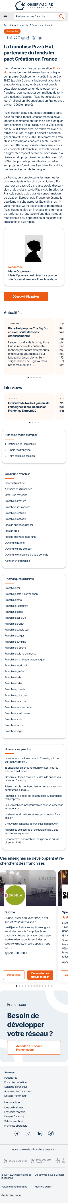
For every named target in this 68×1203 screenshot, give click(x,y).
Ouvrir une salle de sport (18, 548)
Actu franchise (21, 25)
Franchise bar (12, 587)
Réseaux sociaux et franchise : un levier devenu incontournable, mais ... (33, 788)
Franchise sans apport (17, 506)
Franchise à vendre (15, 500)
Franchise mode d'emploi (21, 435)
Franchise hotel (13, 599)
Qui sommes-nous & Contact (49, 1174)
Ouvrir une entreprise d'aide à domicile (26, 554)
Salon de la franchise (16, 1086)
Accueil (7, 25)
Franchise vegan (14, 731)
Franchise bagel (14, 611)
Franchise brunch (14, 623)
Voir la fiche (13, 974)
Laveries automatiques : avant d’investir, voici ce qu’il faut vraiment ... (32, 760)
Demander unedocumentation (40, 975)
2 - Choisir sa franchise (18, 449)
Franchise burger (14, 635)
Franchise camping (15, 641)
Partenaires (10, 1077)
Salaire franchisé (13, 1121)
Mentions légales (43, 1186)
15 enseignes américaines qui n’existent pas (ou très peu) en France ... (31, 769)
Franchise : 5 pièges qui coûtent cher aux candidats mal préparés (33, 797)
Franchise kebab (14, 683)
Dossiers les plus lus (18, 749)
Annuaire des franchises (18, 488)
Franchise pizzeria (15, 689)
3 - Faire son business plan (20, 455)
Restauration (12, 31)
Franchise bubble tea (16, 629)
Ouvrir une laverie (15, 542)
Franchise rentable (15, 512)
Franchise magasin (15, 518)
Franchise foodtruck (16, 665)
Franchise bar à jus (15, 617)
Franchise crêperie (15, 647)
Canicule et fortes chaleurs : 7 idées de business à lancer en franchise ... (33, 778)
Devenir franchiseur (15, 1095)
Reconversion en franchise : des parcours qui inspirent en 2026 (32, 840)
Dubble (10, 912)
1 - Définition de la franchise (20, 443)
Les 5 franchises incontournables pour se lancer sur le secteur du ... (34, 806)
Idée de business (13, 1107)
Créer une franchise (16, 494)
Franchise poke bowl (16, 695)
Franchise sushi (13, 719)
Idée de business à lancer (19, 524)
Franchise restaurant (16, 605)
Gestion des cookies (11, 1195)
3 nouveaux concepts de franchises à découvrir (31, 823)
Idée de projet (12, 530)
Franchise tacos (14, 725)
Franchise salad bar (15, 701)
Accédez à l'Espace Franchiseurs (29, 1048)
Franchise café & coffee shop (21, 593)
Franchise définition (15, 1082)
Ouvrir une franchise (17, 474)
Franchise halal (13, 677)
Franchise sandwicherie (18, 707)
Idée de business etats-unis (20, 536)
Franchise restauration (43, 25)
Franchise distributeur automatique (25, 659)
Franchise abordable (15, 1125)
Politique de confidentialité (14, 1186)
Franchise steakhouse (17, 713)
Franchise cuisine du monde (20, 653)
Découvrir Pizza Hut (26, 296)
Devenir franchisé (15, 483)
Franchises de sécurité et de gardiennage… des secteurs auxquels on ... (31, 831)
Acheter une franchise (17, 560)
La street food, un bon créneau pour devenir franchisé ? (32, 816)
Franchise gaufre (14, 671)
